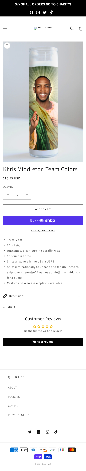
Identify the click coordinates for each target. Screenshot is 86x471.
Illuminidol (46, 464)
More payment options (43, 230)
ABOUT (12, 387)
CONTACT (14, 406)
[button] (5, 28)
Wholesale (31, 283)
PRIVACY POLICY (18, 415)
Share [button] (11, 306)
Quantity (8, 186)
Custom (12, 283)
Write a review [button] (42, 342)
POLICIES (14, 397)
